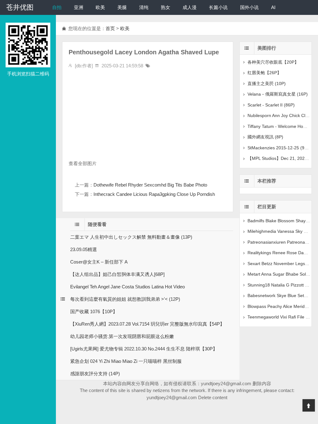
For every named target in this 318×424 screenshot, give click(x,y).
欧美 (100, 7)
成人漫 (190, 7)
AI (273, 7)
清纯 (143, 7)
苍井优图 (20, 7)
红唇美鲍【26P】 (264, 72)
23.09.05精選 (83, 249)
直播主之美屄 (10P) (267, 83)
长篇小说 (218, 7)
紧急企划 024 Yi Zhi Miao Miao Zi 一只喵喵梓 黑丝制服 (126, 361)
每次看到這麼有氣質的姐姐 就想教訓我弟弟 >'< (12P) (125, 299)
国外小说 (249, 7)
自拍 (56, 7)
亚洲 (78, 7)
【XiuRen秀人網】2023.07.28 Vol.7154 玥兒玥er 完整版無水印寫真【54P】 (147, 324)
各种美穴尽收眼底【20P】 (273, 62)
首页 (110, 28)
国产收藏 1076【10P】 (93, 311)
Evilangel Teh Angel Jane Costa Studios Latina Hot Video (127, 286)
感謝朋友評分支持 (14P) (95, 373)
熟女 (165, 7)
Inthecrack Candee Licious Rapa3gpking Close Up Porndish (154, 194)
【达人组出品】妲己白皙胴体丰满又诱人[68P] (117, 274)
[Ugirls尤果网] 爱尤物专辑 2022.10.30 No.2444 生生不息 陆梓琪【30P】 (143, 348)
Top (308, 405)
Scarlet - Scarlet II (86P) (271, 104)
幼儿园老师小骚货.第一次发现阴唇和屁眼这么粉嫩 (122, 336)
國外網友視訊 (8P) (265, 136)
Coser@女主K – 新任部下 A (99, 261)
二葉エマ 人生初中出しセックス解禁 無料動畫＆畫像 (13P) (131, 237)
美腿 (122, 7)
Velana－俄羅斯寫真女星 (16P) (278, 94)
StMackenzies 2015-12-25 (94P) (279, 147)
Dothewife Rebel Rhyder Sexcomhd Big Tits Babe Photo (150, 184)
